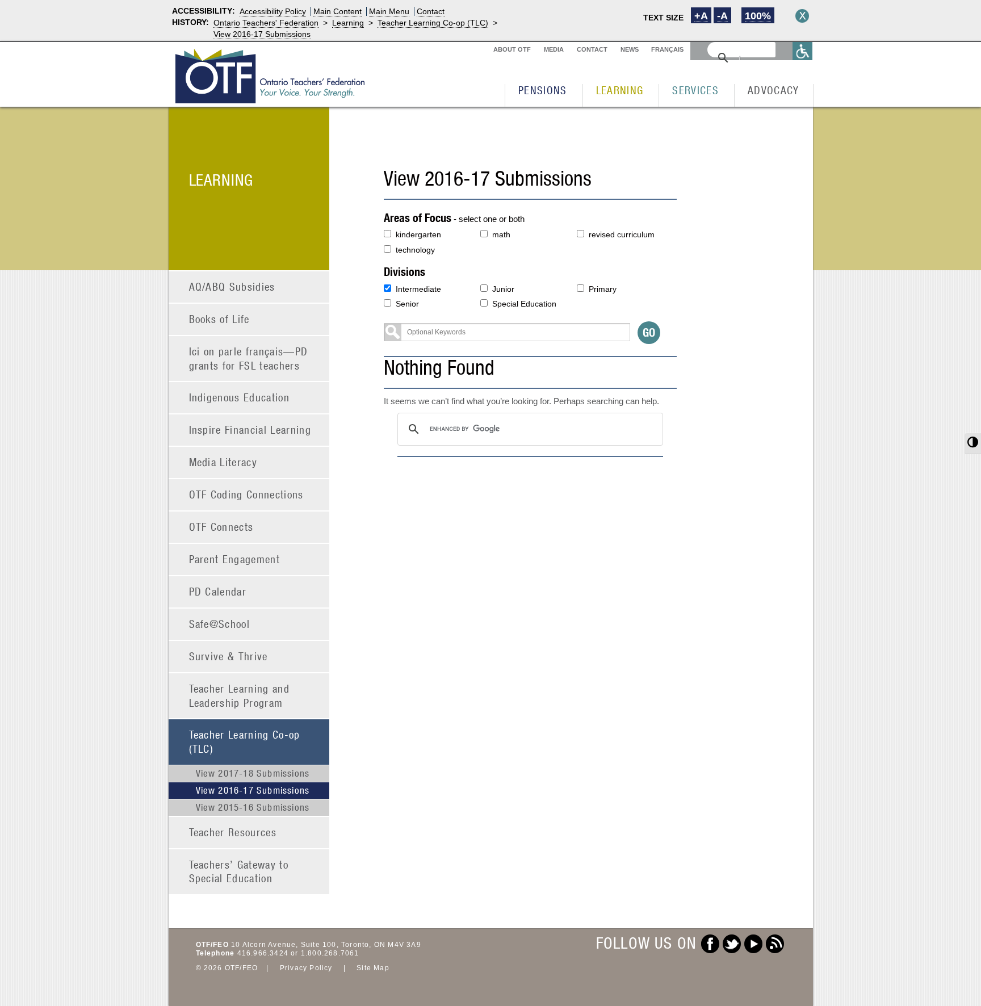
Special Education (524, 303)
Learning (348, 22)
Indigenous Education (239, 397)
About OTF (512, 49)
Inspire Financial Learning (250, 429)
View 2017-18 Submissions (253, 773)
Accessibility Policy (273, 11)
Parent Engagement (234, 558)
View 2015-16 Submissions (253, 807)
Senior (407, 303)
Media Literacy (223, 461)
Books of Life (219, 318)
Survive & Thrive (228, 656)
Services (695, 90)
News (630, 49)
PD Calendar (218, 591)
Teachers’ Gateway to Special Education (239, 871)
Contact (431, 11)
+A (701, 16)
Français (667, 49)
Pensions (542, 90)
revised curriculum (622, 234)
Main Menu (389, 11)
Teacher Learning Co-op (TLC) (433, 22)
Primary (603, 289)
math (501, 234)
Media (554, 49)
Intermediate (418, 289)
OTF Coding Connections (246, 494)
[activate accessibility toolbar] (803, 51)
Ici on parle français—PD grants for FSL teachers (248, 358)
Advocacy (773, 90)
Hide (802, 16)
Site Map (373, 968)
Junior (503, 289)
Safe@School (219, 623)
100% (758, 16)
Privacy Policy (306, 968)
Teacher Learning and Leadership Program (239, 695)
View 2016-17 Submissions (262, 34)
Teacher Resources (233, 832)
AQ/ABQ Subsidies (232, 286)
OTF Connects (221, 526)
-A (722, 16)
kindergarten (418, 234)
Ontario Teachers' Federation (265, 22)
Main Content (337, 11)
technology (415, 249)
